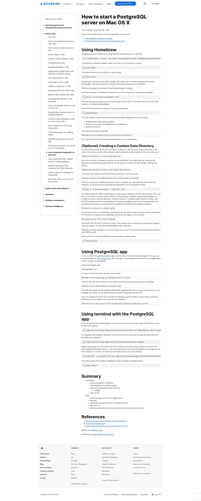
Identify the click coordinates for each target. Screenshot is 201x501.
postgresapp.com (104, 258)
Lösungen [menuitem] (79, 4)
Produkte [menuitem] (66, 4)
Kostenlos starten (124, 4)
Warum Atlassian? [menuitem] (95, 4)
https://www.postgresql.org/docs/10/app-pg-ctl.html (107, 426)
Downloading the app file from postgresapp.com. (105, 41)
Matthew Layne (97, 430)
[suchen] (145, 3)
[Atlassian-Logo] (50, 3)
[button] (110, 3)
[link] (155, 4)
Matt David (109, 434)
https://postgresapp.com (95, 423)
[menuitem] (110, 3)
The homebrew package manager (99, 38)
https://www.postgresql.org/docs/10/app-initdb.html (106, 421)
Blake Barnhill (98, 434)
